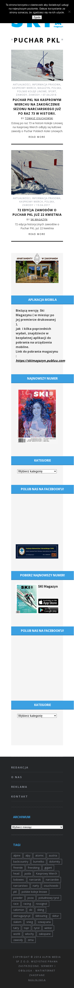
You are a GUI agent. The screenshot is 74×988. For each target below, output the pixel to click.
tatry (16, 928)
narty (36, 885)
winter (48, 928)
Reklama (19, 787)
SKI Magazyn (39, 219)
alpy (27, 855)
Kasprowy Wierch (24, 88)
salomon (18, 910)
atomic (39, 855)
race (16, 903)
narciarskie (52, 879)
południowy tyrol (49, 898)
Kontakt (19, 796)
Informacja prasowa (46, 84)
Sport (52, 91)
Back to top (36, 980)
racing (27, 903)
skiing (40, 910)
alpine (16, 855)
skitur (55, 916)
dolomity (54, 861)
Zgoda (37, 17)
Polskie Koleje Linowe (32, 91)
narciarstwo (20, 885)
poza (31, 898)
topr (26, 928)
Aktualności (22, 84)
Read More (37, 137)
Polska (56, 88)
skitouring (41, 916)
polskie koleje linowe (34, 891)
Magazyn (44, 88)
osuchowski (51, 885)
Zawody (21, 94)
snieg (29, 922)
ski (30, 910)
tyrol (36, 928)
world (16, 934)
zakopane (45, 934)
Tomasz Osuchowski (39, 118)
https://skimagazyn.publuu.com (40, 360)
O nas (16, 777)
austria (53, 855)
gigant (48, 867)
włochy (29, 934)
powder (18, 898)
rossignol (41, 903)
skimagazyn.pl (21, 916)
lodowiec (18, 879)
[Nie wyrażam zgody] (69, 11)
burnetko (38, 861)
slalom (17, 922)
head (16, 873)
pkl (15, 891)
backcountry (20, 861)
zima (31, 940)
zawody (18, 940)
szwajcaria (44, 922)
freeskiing (33, 867)
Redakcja (20, 767)
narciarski (35, 879)
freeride (18, 867)
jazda (27, 873)
